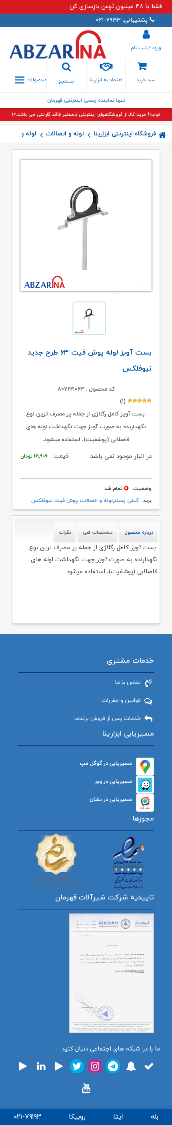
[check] (149, 1066)
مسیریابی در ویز (113, 781)
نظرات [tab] (65, 532)
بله (154, 1117)
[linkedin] (41, 1066)
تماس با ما (128, 682)
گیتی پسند (126, 500)
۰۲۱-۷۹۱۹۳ (27, 1117)
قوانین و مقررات (121, 700)
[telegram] (113, 1066)
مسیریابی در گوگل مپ (106, 763)
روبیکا (77, 1117)
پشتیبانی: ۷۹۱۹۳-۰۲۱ (122, 20)
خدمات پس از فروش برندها (107, 718)
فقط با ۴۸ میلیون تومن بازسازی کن (116, 6)
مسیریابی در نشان (111, 799)
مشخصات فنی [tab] (98, 532)
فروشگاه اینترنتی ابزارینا (125, 134)
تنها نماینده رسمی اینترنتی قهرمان (86, 100)
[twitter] (77, 1066)
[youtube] (86, 1088)
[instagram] (95, 1066)
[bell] (131, 1066)
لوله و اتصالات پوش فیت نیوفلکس (72, 500)
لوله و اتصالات (65, 134)
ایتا (118, 1117)
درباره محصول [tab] (139, 532)
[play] (59, 1066)
